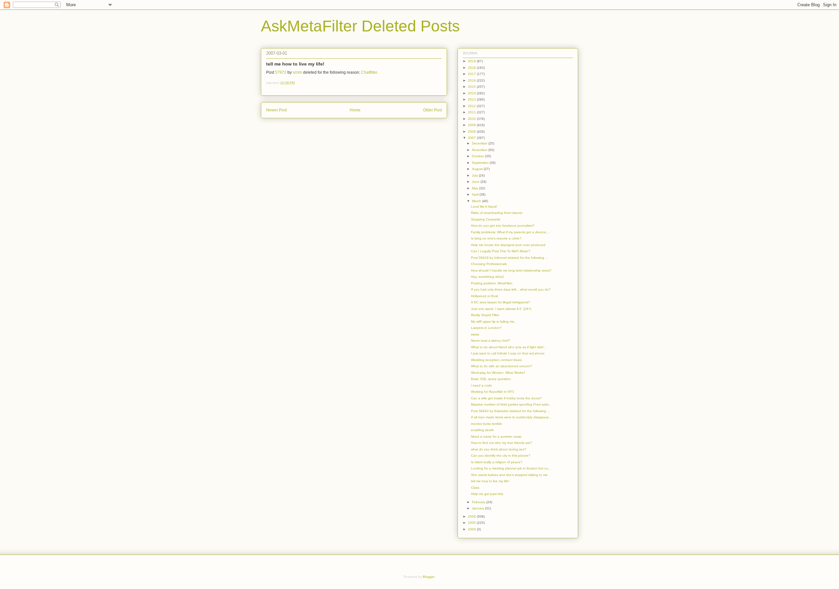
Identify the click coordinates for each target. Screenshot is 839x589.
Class (475, 487)
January (478, 508)
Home (355, 110)
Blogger (428, 577)
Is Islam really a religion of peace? (496, 462)
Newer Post (276, 110)
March (477, 201)
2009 (472, 125)
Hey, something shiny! (487, 276)
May (475, 188)
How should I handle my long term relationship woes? (511, 270)
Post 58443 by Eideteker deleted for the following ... (510, 411)
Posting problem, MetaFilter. (492, 283)
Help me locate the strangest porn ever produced (508, 245)
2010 (472, 119)
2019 (472, 61)
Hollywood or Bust (484, 296)
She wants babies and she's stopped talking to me (509, 475)
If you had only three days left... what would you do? (511, 289)
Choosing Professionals (489, 264)
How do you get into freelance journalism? (503, 225)
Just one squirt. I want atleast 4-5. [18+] (501, 309)
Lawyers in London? (486, 328)
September (481, 162)
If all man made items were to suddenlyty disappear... (511, 417)
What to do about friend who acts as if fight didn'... (509, 347)
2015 (472, 86)
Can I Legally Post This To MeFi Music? (500, 251)
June (476, 181)
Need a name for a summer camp (496, 436)
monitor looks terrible (486, 424)
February (479, 502)
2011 (472, 112)
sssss (475, 334)
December (480, 143)
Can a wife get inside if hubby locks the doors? (506, 398)
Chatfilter (369, 72)
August (478, 169)
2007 (472, 138)
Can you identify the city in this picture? (500, 455)
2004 (472, 529)
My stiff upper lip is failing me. (493, 321)
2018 (472, 67)
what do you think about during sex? (498, 449)
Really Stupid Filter (485, 315)
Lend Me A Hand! (484, 206)
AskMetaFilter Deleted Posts (360, 26)
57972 (280, 72)
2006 (472, 516)
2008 (472, 131)
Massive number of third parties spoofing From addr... (511, 404)
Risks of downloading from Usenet (496, 213)
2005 (472, 522)
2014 (472, 93)
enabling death (482, 430)
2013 (472, 99)
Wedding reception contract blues (496, 360)
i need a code (481, 385)
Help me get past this (487, 494)
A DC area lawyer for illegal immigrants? (500, 302)
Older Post (432, 110)
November (480, 150)
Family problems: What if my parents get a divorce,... (510, 232)
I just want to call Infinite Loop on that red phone (508, 353)
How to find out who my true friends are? (501, 443)
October (478, 156)
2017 (472, 74)
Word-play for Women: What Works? (498, 372)
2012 (472, 106)
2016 (472, 80)
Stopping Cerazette (485, 219)
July (475, 175)
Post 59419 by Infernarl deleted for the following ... (509, 257)
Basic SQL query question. (491, 379)
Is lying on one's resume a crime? (496, 238)
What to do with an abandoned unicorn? (501, 366)
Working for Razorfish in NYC (493, 391)
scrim (297, 72)
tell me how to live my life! (490, 481)
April (475, 194)
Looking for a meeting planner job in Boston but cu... (511, 468)
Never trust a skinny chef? (490, 340)
